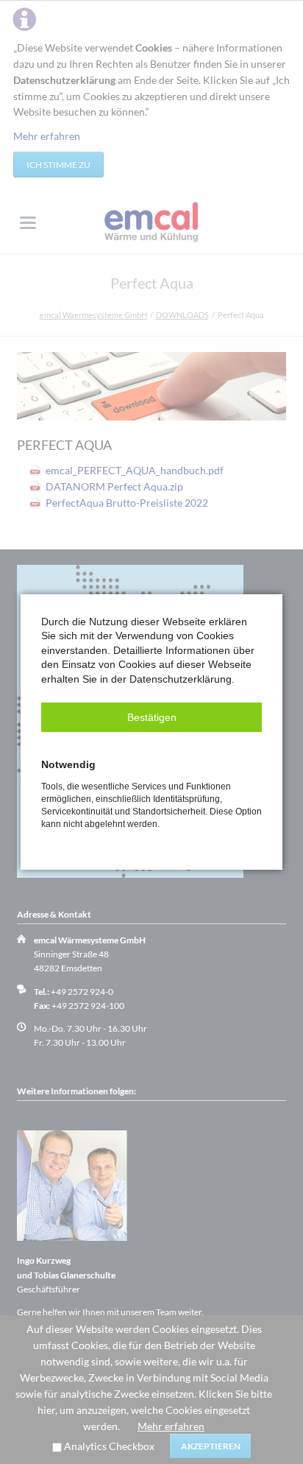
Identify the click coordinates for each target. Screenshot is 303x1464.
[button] (151, 717)
